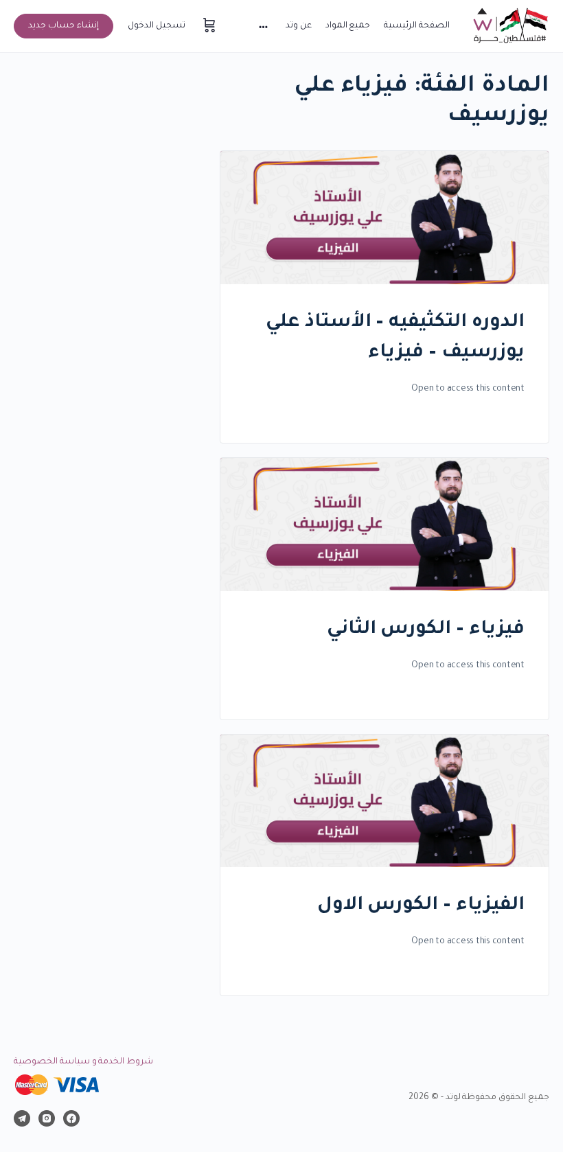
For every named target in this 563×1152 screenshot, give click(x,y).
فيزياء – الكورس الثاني (426, 630)
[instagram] (46, 1118)
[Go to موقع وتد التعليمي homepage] (509, 27)
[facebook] (71, 1118)
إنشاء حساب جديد (63, 26)
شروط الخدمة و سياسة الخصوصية (83, 1062)
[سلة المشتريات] (208, 26)
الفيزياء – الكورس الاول (421, 906)
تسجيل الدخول (156, 26)
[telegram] (22, 1118)
